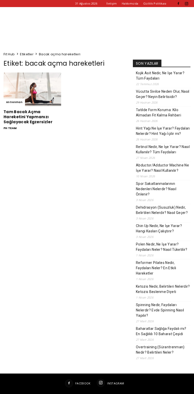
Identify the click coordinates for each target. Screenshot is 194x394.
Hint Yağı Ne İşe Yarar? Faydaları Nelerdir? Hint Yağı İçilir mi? (163, 131)
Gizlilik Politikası (154, 3)
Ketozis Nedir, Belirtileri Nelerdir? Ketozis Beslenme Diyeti (163, 289)
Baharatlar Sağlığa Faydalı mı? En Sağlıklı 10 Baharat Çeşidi (161, 331)
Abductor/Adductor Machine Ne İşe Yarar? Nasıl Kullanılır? (162, 168)
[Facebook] (178, 3)
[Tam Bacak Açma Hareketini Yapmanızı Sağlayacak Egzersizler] (32, 89)
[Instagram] (186, 3)
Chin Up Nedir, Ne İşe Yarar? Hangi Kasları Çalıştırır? (159, 228)
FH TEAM (10, 128)
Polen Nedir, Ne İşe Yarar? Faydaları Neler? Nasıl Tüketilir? (161, 247)
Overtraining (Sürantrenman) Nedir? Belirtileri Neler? (160, 349)
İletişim (111, 3)
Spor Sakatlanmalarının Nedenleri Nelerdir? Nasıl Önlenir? (156, 189)
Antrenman (14, 102)
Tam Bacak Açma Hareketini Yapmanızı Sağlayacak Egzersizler (28, 117)
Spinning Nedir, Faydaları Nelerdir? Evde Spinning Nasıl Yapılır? (160, 310)
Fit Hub (9, 54)
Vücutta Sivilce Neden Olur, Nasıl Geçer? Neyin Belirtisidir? (162, 94)
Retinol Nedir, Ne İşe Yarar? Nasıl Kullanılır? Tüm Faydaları (163, 149)
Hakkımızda (130, 3)
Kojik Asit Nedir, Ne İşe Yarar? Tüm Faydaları (160, 75)
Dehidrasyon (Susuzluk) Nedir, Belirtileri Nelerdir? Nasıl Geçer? (162, 210)
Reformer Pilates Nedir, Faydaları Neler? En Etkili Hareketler (156, 268)
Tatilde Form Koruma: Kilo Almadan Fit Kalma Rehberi (158, 112)
